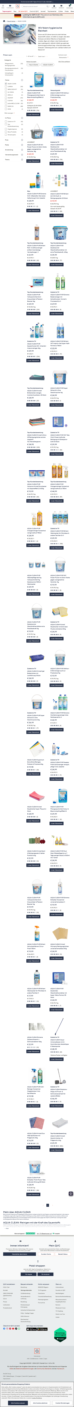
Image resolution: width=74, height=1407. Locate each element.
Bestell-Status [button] (63, 1254)
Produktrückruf (7, 1308)
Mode (67, 11)
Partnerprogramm (43, 1299)
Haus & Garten (11, 21)
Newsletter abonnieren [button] (19, 1254)
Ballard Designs (10, 1376)
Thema (7, 159)
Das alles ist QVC (60, 1290)
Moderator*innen (61, 1308)
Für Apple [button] (28, 1274)
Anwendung (9, 150)
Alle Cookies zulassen (18, 1403)
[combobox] (34, 6)
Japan (45, 1358)
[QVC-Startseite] (4, 21)
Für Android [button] (45, 1274)
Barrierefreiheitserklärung (63, 1296)
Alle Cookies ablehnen (40, 1403)
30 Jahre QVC (23, 11)
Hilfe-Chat (6, 1287)
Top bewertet (52, 11)
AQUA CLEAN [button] (48, 65)
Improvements (6, 1378)
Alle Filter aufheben (64, 61)
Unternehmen (60, 1287)
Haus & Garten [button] (33, 65)
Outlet (57, 1317)
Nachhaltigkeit (60, 1293)
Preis (6, 140)
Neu (15, 11)
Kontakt (5, 1290)
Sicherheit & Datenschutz (28, 1310)
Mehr (7, 1228)
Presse (5, 1301)
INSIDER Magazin (43, 1287)
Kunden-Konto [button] (46, 1254)
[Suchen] (47, 6)
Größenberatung (25, 1293)
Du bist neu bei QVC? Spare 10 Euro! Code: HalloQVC (36, 1)
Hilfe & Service (25, 1316)
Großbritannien (34, 1358)
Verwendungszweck (11, 155)
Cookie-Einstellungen (63, 1403)
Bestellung (24, 1287)
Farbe (7, 145)
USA (28, 1358)
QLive (5, 1298)
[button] (2, 7)
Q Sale (60, 11)
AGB (11, 1369)
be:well (43, 11)
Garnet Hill (25, 1376)
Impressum (60, 1369)
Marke (7, 80)
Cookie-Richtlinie (37, 1398)
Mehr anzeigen (9, 113)
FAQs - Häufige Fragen (27, 1313)
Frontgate (18, 1376)
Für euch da (41, 1302)
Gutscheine (41, 1293)
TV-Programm (42, 1290)
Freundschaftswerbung (44, 1296)
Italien (41, 1358)
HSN (4, 1376)
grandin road (32, 1376)
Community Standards (44, 1369)
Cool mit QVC (34, 11)
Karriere (58, 1305)
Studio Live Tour (60, 1314)
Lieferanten (6, 1305)
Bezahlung (24, 1301)
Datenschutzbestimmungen (25, 1369)
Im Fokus (8, 118)
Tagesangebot (6, 11)
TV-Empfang (59, 1311)
